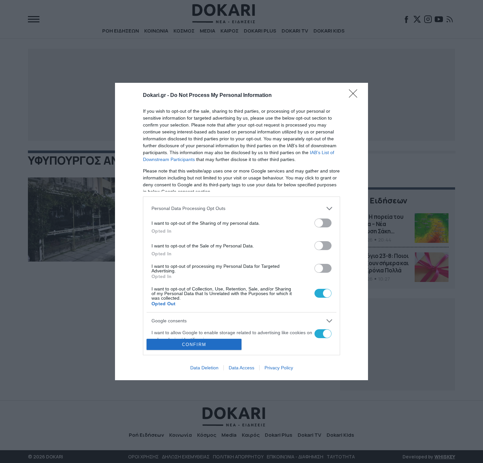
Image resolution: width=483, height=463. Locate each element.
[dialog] (241, 232)
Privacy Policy (278, 367)
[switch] (323, 223)
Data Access (241, 367)
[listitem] (241, 208)
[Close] (355, 95)
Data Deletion (204, 367)
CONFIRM (194, 344)
